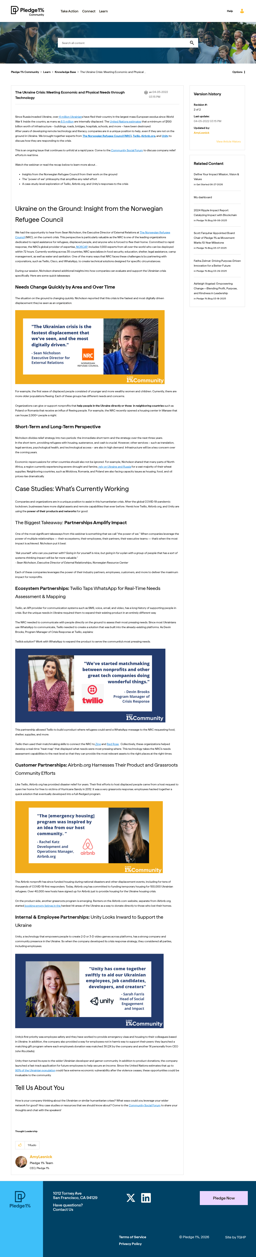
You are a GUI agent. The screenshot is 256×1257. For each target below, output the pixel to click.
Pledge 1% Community (27, 11)
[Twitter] (130, 1198)
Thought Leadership (26, 1131)
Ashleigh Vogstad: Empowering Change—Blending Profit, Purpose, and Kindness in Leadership (215, 288)
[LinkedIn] (146, 1198)
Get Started (202, 184)
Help (230, 11)
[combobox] (128, 43)
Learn (47, 72)
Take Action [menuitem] (69, 11)
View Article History (228, 141)
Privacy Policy (130, 1244)
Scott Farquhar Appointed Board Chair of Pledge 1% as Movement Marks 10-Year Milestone (214, 237)
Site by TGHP (235, 1237)
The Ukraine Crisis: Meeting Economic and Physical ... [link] (113, 72)
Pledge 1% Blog (204, 220)
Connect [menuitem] (88, 11)
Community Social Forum (145, 1105)
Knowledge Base (65, 72)
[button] (20, 1145)
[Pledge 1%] (20, 1200)
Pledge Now (224, 1198)
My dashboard (203, 197)
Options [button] (237, 72)
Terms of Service (132, 1237)
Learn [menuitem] (103, 11)
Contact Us (63, 1209)
